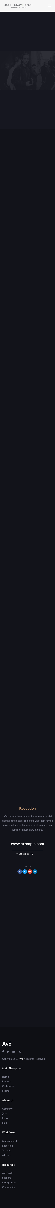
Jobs (4, 1113)
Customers (8, 1086)
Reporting (7, 1145)
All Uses (6, 1155)
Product (6, 1081)
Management (9, 1141)
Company (7, 1108)
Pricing (6, 1090)
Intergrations (9, 1182)
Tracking (6, 1150)
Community (8, 1187)
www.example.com (27, 844)
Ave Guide (7, 1173)
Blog (4, 1123)
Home (5, 1076)
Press (5, 1118)
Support (6, 1177)
